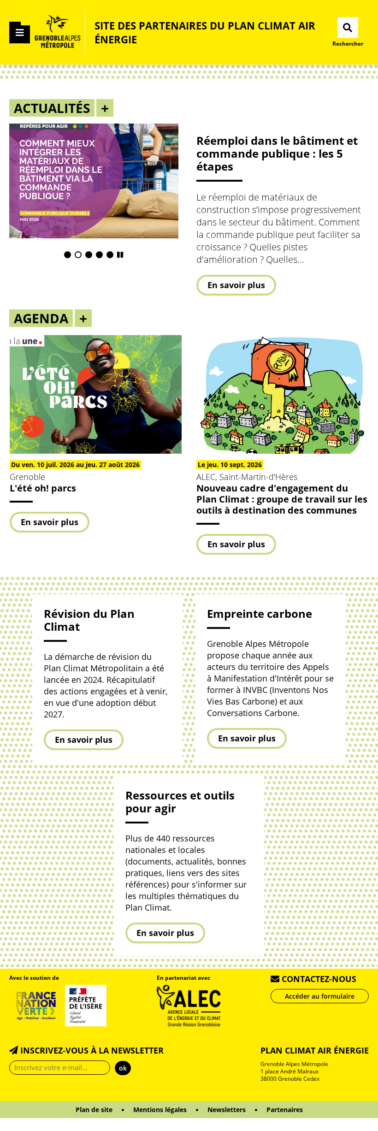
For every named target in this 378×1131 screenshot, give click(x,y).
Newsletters (226, 1109)
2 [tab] (78, 254)
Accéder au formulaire (319, 996)
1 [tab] (67, 254)
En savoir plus (236, 287)
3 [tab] (88, 254)
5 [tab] (109, 254)
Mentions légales (160, 1109)
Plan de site (94, 1109)
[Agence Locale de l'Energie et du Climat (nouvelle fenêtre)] (189, 1004)
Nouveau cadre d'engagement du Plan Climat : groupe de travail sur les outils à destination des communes (281, 499)
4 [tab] (99, 254)
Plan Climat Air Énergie (314, 1050)
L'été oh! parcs (43, 488)
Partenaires (284, 1109)
